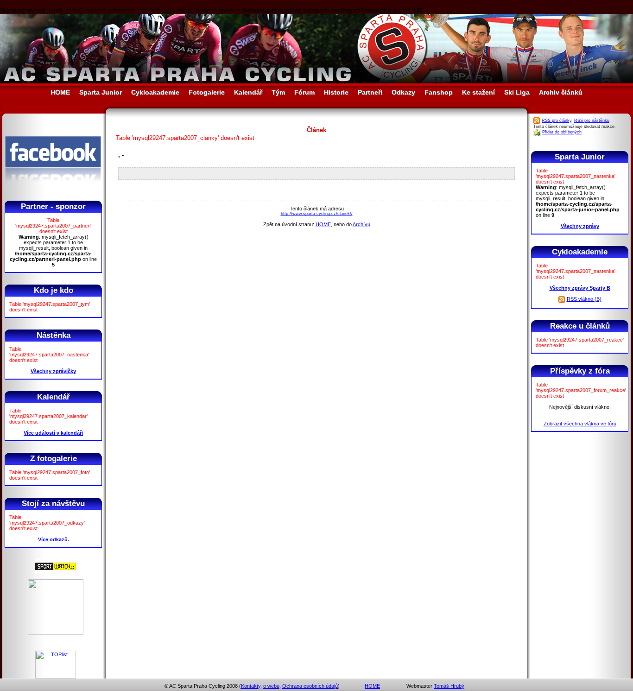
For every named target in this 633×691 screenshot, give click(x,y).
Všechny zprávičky (53, 371)
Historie (336, 92)
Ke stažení (478, 92)
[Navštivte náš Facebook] (53, 189)
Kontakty (250, 686)
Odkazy (403, 92)
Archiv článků (560, 92)
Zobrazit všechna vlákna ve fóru (580, 423)
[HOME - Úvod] (316, 81)
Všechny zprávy (580, 226)
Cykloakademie (155, 92)
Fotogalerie (207, 92)
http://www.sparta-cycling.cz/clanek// (317, 213)
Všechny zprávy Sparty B (580, 288)
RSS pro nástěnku (591, 120)
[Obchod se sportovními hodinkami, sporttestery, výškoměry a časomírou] (55, 572)
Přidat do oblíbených (562, 132)
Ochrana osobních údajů (310, 686)
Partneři (370, 92)
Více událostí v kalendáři (53, 433)
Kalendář (248, 92)
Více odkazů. (53, 539)
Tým (278, 92)
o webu (271, 686)
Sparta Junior (100, 92)
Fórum (304, 92)
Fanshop (438, 92)
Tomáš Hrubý (449, 686)
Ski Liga (517, 92)
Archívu (361, 224)
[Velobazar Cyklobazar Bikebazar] (55, 633)
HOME (60, 92)
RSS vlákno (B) (584, 299)
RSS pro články (556, 120)
